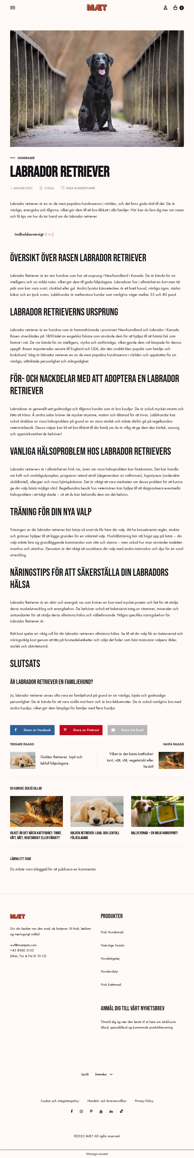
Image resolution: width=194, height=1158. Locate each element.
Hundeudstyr (109, 971)
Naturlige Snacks (113, 945)
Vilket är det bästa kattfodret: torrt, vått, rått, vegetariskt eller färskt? (130, 760)
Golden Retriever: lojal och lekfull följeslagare (61, 760)
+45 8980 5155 (22, 950)
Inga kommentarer (80, 188)
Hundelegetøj (110, 958)
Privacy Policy (144, 1101)
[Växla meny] (12, 8)
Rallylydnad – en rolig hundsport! (154, 833)
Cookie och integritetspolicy (60, 1101)
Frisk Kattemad (111, 984)
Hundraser (26, 158)
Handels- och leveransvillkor (106, 1101)
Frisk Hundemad (112, 932)
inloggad (40, 869)
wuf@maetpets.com (23, 945)
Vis (49, 234)
